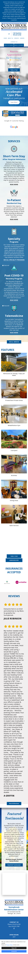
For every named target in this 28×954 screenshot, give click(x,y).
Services (16, 38)
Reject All (14, 948)
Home (5, 38)
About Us (10, 38)
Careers (22, 38)
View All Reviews (14, 803)
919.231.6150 (17, 35)
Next (22, 66)
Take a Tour (14, 70)
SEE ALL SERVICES (14, 342)
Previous (5, 66)
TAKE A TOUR (14, 556)
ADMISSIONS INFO (14, 560)
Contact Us (14, 42)
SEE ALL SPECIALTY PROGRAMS (14, 260)
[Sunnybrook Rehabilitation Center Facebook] (9, 34)
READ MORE (14, 184)
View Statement (8, 45)
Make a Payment (19, 45)
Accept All (14, 951)
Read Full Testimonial (14, 865)
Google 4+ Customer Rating (14, 121)
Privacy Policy (9, 944)
